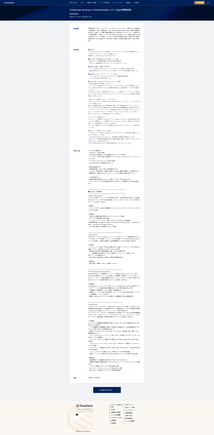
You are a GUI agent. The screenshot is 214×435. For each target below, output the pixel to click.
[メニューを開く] (208, 2)
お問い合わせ (128, 415)
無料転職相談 (199, 2)
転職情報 (113, 420)
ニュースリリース (130, 410)
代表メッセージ (129, 405)
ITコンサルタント (74, 14)
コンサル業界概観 (115, 415)
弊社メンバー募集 (130, 407)
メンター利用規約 (130, 421)
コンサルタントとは (116, 417)
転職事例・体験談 (115, 412)
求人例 (113, 409)
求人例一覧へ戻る (109, 390)
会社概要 (113, 423)
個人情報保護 (128, 418)
